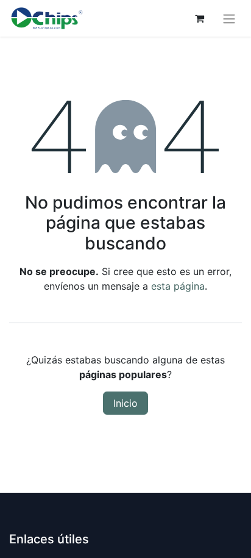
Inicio (125, 403)
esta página (178, 286)
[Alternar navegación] (229, 18)
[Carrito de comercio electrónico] (199, 18)
